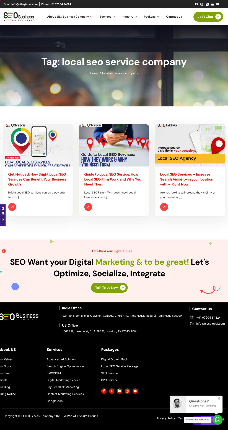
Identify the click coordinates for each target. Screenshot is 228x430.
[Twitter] (207, 4)
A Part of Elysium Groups (81, 416)
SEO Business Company (41, 416)
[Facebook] (196, 4)
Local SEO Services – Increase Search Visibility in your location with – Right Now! (186, 179)
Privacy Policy (166, 418)
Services (105, 16)
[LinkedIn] (212, 4)
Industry (127, 16)
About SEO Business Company (68, 16)
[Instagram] (202, 4)
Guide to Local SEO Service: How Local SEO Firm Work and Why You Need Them (112, 179)
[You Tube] (135, 391)
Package (150, 16)
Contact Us (174, 16)
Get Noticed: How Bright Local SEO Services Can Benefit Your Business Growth (37, 179)
